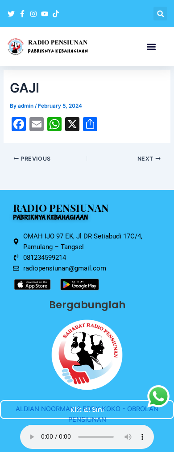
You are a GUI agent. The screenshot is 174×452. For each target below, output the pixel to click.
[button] (160, 13)
